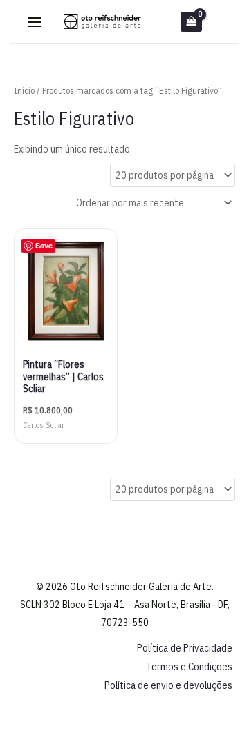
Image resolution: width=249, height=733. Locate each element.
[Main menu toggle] (34, 22)
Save (44, 245)
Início (24, 91)
